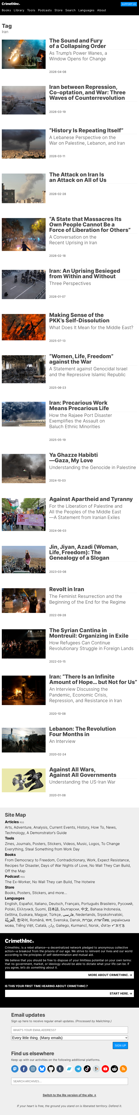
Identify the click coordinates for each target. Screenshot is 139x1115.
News (111, 827)
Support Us (129, 4)
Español (26, 903)
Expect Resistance (113, 860)
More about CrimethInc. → (110, 975)
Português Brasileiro (98, 903)
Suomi (40, 909)
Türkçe (55, 914)
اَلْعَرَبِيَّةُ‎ (10, 920)
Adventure (22, 827)
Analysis (40, 827)
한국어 (22, 920)
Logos (94, 844)
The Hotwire (84, 882)
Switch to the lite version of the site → (69, 1095)
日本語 (53, 909)
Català (40, 925)
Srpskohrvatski (109, 914)
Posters (39, 844)
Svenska (60, 920)
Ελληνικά (25, 909)
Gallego (62, 925)
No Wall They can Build (52, 882)
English (11, 903)
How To (97, 827)
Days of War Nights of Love (64, 865)
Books (6, 10)
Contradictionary (71, 860)
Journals (23, 844)
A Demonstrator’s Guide (47, 833)
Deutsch (56, 903)
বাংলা (48, 920)
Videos (69, 844)
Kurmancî (79, 925)
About (101, 10)
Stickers (54, 844)
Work (91, 860)
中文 (84, 909)
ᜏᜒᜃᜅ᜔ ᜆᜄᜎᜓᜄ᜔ (113, 925)
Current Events (62, 827)
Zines (9, 844)
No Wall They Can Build (109, 865)
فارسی (68, 914)
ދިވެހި (51, 925)
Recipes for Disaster (22, 865)
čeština (11, 914)
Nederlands (85, 914)
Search (70, 10)
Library (19, 10)
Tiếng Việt (24, 925)
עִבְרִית (87, 920)
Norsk (94, 925)
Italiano (41, 903)
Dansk (75, 920)
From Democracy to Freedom (30, 860)
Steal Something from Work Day (52, 849)
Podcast (12, 876)
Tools (31, 10)
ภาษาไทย (101, 920)
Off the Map (15, 871)
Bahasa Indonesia (105, 909)
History (83, 827)
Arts (8, 827)
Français (72, 903)
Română (37, 920)
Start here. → (121, 993)
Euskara (26, 914)
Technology (15, 833)
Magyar (41, 914)
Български (70, 909)
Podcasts (45, 10)
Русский (125, 903)
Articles (12, 822)
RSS (22, 822)
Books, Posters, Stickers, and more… (36, 893)
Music (82, 844)
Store (58, 10)
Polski (10, 909)
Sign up (120, 1045)
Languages (86, 10)
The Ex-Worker (17, 882)
